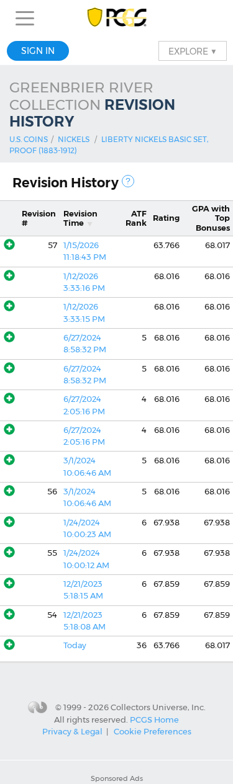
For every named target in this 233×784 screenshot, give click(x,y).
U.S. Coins (28, 139)
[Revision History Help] (128, 181)
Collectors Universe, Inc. (158, 706)
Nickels (73, 139)
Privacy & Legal (72, 731)
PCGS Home (154, 719)
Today (74, 645)
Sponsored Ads (117, 778)
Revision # (39, 218)
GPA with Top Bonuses (211, 218)
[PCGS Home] (116, 18)
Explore (192, 51)
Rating (166, 218)
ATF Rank (136, 218)
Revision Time (80, 218)
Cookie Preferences (152, 731)
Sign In (38, 50)
